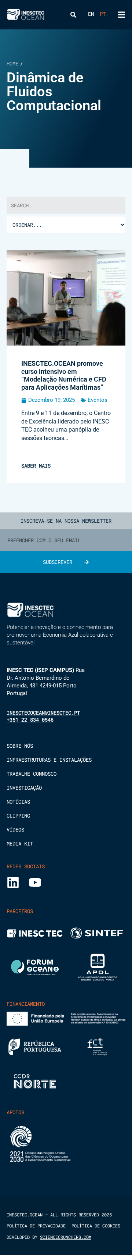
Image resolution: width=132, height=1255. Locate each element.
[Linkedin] (13, 882)
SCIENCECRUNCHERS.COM (65, 1237)
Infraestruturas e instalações (49, 759)
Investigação (24, 787)
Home (12, 63)
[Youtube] (35, 882)
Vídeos (15, 829)
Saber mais (36, 465)
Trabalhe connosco (31, 773)
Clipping (18, 815)
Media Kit (20, 843)
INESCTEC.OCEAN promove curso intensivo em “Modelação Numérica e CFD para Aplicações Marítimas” (63, 375)
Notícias (18, 801)
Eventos (97, 400)
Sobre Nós (20, 745)
